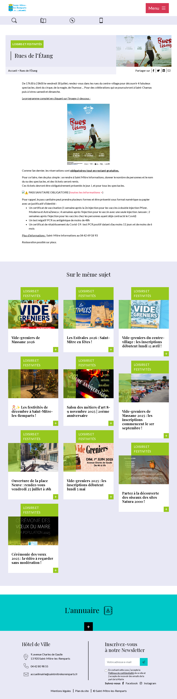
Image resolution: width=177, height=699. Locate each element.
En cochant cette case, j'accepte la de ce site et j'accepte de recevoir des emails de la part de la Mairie (127, 675)
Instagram (149, 683)
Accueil (12, 70)
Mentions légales (61, 690)
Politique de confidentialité (121, 673)
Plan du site (82, 690)
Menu (154, 8)
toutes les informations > (86, 192)
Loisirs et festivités (27, 44)
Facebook (131, 683)
